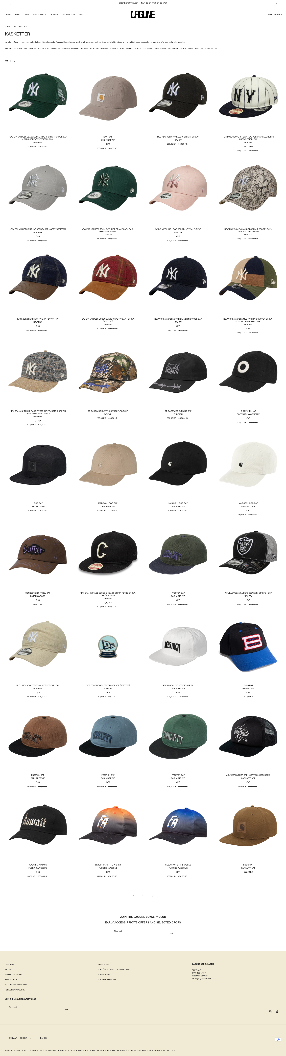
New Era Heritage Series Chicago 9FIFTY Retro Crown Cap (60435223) (108, 594)
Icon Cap (107, 137)
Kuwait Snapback (38, 865)
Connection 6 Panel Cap (37, 593)
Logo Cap (38, 503)
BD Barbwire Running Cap (178, 411)
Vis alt (8, 48)
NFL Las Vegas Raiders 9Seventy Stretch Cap (248, 593)
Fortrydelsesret (14, 974)
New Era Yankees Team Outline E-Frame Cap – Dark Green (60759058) (108, 230)
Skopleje (43, 48)
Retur (8, 969)
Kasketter (211, 48)
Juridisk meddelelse (165, 1050)
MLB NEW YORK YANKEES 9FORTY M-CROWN (178, 137)
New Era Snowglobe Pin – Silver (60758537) (108, 685)
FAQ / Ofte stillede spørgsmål (114, 969)
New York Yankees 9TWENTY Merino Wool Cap (178, 319)
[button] (8, 14)
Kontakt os (11, 979)
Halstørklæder (177, 48)
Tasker (32, 48)
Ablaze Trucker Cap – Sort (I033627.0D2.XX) (248, 775)
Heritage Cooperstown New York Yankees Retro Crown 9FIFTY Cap (248, 138)
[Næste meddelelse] (276, 3)
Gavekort (103, 964)
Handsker (160, 48)
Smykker (55, 48)
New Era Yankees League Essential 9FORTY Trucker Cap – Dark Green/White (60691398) (38, 138)
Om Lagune (104, 974)
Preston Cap (178, 593)
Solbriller (20, 48)
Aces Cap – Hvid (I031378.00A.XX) (178, 685)
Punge (84, 48)
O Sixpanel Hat (248, 411)
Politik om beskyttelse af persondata (66, 1050)
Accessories (20, 27)
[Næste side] (153, 896)
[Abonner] (172, 933)
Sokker (94, 48)
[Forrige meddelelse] (10, 3)
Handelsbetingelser (16, 985)
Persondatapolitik (15, 990)
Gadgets (148, 48)
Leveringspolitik (116, 1050)
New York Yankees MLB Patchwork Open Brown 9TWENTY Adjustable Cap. (248, 320)
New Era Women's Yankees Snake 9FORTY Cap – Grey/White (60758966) (248, 230)
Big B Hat (248, 685)
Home (138, 48)
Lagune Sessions (107, 979)
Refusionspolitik (33, 1050)
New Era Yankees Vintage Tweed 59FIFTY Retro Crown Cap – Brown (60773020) (38, 412)
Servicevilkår (96, 1050)
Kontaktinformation (139, 1050)
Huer (190, 48)
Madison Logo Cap (108, 503)
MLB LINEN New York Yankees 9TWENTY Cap (38, 685)
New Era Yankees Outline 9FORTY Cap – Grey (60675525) (38, 229)
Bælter (199, 48)
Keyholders (117, 48)
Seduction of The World (108, 865)
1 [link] (133, 895)
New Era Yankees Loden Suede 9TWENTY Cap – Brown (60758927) (108, 320)
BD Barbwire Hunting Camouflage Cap (108, 411)
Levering (9, 964)
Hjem (7, 27)
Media (129, 48)
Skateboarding (70, 48)
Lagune (17, 1050)
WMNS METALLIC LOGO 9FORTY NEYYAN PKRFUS (178, 229)
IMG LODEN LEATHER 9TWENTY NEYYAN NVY (37, 319)
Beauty (104, 48)
